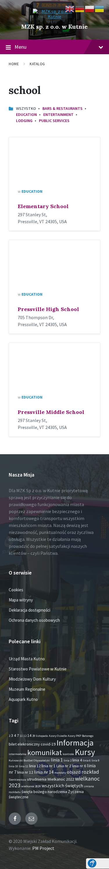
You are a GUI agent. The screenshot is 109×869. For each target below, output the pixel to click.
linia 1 (57, 760)
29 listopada (40, 736)
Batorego (87, 736)
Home (14, 63)
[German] (80, 8)
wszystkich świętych (62, 786)
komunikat (44, 752)
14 (29, 735)
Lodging (24, 120)
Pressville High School (48, 309)
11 (21, 736)
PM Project (43, 848)
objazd (74, 772)
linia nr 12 (25, 772)
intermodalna (17, 754)
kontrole (68, 754)
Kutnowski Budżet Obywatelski (29, 760)
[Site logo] (54, 16)
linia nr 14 (43, 772)
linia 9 (95, 760)
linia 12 (35, 765)
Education (26, 114)
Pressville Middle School (51, 412)
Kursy (85, 752)
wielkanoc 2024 (31, 786)
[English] (70, 8)
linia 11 (23, 766)
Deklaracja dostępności (29, 610)
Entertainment (58, 114)
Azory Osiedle (58, 736)
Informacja (75, 742)
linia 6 (87, 760)
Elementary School (43, 206)
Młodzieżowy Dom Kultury (32, 679)
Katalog (37, 63)
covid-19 (48, 744)
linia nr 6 (79, 765)
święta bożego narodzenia (44, 791)
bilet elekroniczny (24, 744)
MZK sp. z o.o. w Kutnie (54, 26)
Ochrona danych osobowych (34, 620)
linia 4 (77, 760)
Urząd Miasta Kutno (27, 658)
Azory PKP (74, 736)
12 (25, 736)
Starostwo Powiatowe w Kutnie (38, 669)
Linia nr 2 (63, 765)
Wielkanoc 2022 (60, 779)
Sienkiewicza (17, 779)
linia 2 (68, 760)
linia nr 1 (49, 765)
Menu (20, 46)
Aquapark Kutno (23, 699)
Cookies (16, 589)
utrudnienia (37, 779)
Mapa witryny (21, 600)
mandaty (60, 773)
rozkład (90, 771)
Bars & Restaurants (62, 108)
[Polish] (90, 8)
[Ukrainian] (100, 8)
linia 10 (13, 766)
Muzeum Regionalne (27, 689)
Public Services (54, 120)
